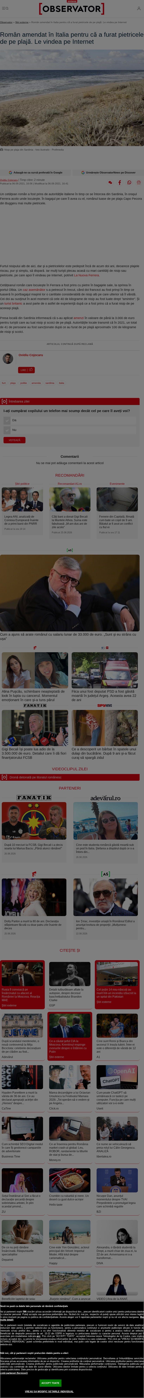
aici (38, 1336)
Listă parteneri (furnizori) (14, 1373)
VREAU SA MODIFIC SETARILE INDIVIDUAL (49, 1391)
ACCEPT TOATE (50, 1383)
